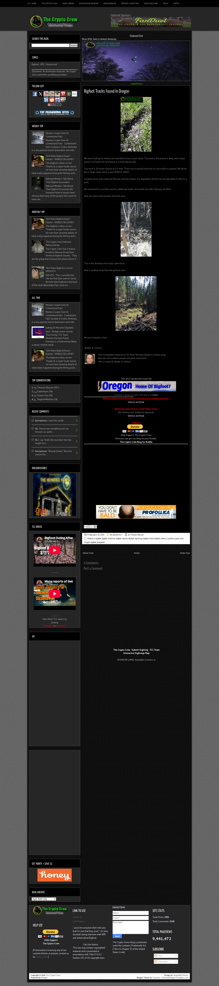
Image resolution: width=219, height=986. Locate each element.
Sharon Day (42, 395)
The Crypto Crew (53, 975)
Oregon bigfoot (90, 542)
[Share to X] (92, 526)
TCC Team (31, 3)
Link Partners (79, 921)
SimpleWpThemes (180, 975)
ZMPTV (176, 3)
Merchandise (110, 3)
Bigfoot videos (160, 538)
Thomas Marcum (45, 387)
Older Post (185, 553)
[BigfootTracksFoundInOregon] (106, 90)
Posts (159, 955)
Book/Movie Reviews (88, 3)
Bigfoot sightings (135, 538)
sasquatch (101, 542)
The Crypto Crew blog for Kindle (136, 442)
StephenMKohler (45, 399)
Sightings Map (151, 3)
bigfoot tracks (148, 538)
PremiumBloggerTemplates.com (175, 978)
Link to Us (77, 917)
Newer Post (88, 553)
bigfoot (98, 538)
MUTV (165, 3)
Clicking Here (42, 956)
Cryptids (169, 538)
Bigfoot (35, 64)
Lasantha (156, 978)
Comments (162, 961)
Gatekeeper (42, 391)
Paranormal (51, 64)
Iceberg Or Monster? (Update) (59, 327)
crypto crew (178, 538)
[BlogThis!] (89, 526)
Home (137, 553)
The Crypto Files (49, 3)
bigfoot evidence (108, 538)
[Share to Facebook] (95, 526)
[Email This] (85, 526)
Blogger (44, 978)
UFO (42, 64)
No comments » (116, 535)
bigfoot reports (122, 538)
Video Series (68, 3)
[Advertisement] (136, 449)
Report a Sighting (130, 3)
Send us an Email (136, 402)
